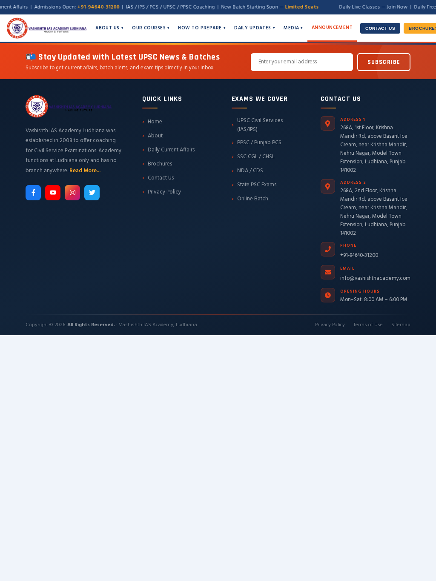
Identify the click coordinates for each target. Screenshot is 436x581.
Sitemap (400, 325)
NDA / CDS (247, 170)
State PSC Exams (254, 184)
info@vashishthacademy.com (375, 278)
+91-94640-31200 (359, 255)
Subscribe (383, 62)
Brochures (157, 163)
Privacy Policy (161, 191)
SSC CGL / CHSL (253, 156)
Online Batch (250, 198)
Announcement (332, 27)
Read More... (84, 170)
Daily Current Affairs (168, 149)
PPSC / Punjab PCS (256, 142)
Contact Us (380, 28)
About (152, 135)
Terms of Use (368, 325)
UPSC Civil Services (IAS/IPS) (257, 125)
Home (152, 121)
